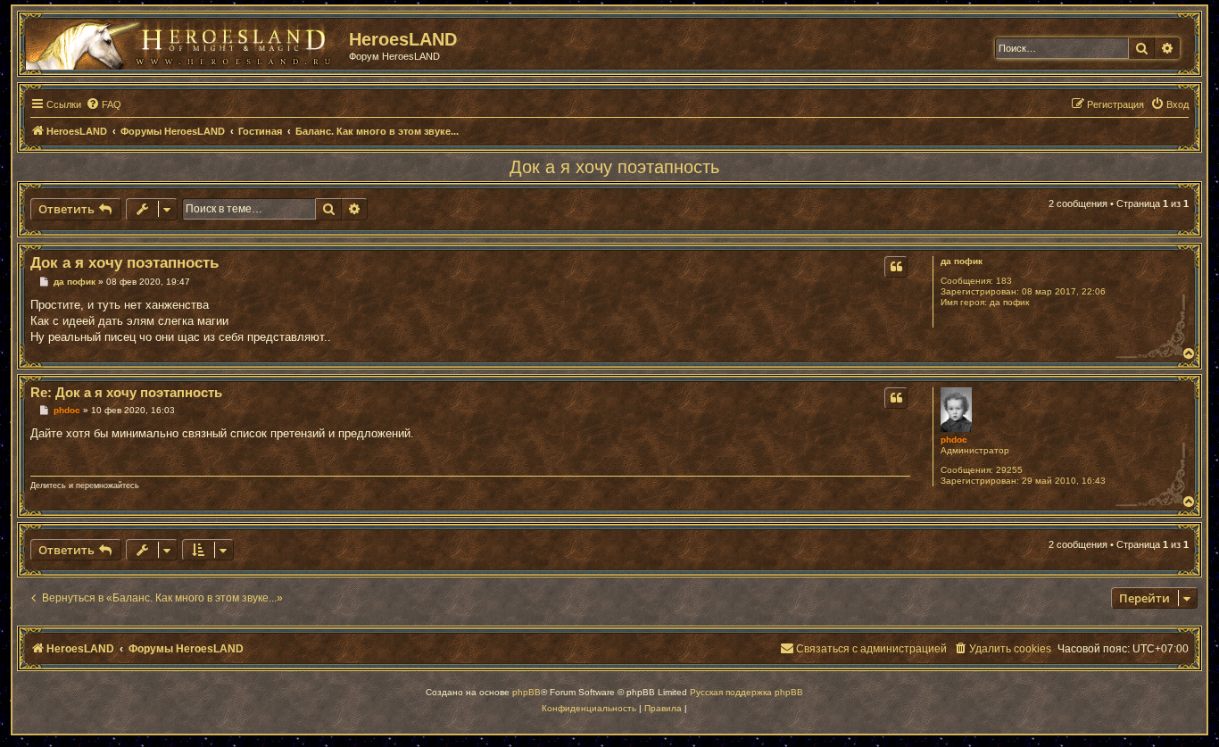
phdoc (954, 439)
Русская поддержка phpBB (746, 692)
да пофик (962, 261)
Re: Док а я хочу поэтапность (126, 392)
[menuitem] (103, 104)
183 (1004, 281)
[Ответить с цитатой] (896, 267)
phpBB (526, 692)
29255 (1009, 470)
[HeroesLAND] (183, 41)
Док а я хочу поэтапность (614, 167)
